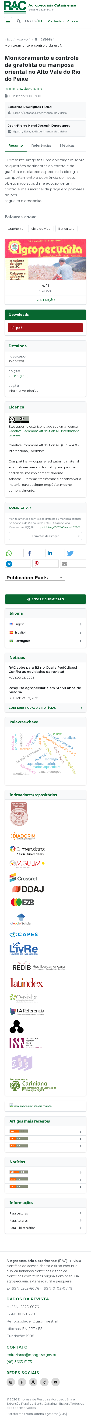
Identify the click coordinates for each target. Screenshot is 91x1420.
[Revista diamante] (31, 1106)
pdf (19, 328)
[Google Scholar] (21, 926)
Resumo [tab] (15, 145)
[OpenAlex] (17, 1032)
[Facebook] (22, 1382)
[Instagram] (11, 1382)
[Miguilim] (27, 867)
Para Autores (19, 1220)
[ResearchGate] (44, 1382)
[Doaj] (28, 892)
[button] (14, 553)
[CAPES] (24, 936)
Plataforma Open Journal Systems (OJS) (37, 1414)
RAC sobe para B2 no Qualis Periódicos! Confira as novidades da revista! (43, 669)
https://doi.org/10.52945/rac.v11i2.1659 (58, 527)
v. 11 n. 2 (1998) (42, 39)
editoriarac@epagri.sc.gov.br (31, 1355)
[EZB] (22, 905)
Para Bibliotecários (22, 1228)
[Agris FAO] (19, 825)
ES (33, 21)
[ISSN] (27, 1047)
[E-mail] (55, 1382)
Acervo (22, 39)
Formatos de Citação (45, 536)
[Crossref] (23, 881)
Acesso (73, 21)
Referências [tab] (41, 145)
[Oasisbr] (24, 1001)
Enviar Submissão (48, 599)
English (19, 624)
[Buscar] (18, 21)
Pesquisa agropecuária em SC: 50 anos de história (45, 690)
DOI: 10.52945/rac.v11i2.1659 (24, 89)
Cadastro (55, 21)
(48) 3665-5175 (19, 1361)
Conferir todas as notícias (32, 707)
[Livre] (24, 954)
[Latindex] (27, 988)
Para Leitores (19, 1213)
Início (9, 39)
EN (27, 21)
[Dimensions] (27, 854)
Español (19, 632)
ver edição (45, 300)
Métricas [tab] (67, 145)
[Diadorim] (23, 840)
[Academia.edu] (33, 1382)
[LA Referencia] (27, 1014)
